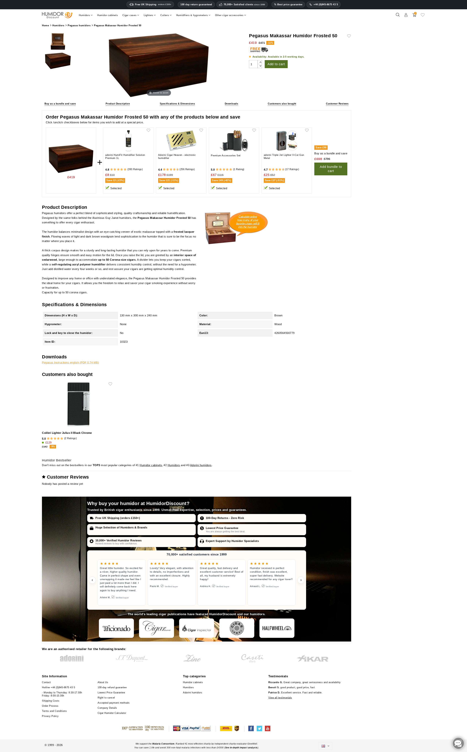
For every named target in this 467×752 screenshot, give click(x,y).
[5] (125, 169)
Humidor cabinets (151, 465)
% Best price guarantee (288, 4)
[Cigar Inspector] (196, 628)
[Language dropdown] (325, 746)
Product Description (118, 103)
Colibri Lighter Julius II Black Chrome (67, 432)
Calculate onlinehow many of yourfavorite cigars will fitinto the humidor (247, 222)
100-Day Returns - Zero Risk (225, 517)
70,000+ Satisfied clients (244, 4)
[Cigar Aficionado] (116, 628)
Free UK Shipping (153, 4)
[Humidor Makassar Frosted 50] (58, 42)
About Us (103, 682)
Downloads (231, 103)
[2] (114, 169)
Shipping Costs (50, 700)
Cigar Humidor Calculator (112, 713)
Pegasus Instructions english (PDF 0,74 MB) (70, 362)
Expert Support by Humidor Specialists (232, 540)
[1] (111, 169)
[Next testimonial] (301, 580)
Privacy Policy (50, 716)
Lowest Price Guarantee (222, 528)
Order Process (50, 706)
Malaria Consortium (163, 744)
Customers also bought (282, 103)
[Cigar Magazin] (236, 628)
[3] (118, 169)
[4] (121, 169)
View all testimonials (280, 697)
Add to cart (276, 64)
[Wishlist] (422, 16)
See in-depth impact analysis (241, 747)
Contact (46, 682)
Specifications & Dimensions (177, 103)
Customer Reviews (337, 103)
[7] (172, 169)
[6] (171, 169)
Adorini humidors (201, 465)
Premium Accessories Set (226, 155)
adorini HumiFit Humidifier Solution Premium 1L (125, 156)
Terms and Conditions (54, 711)
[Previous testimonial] (92, 580)
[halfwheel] (276, 628)
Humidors (174, 465)
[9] (281, 169)
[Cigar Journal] (156, 628)
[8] (174, 169)
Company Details (107, 708)
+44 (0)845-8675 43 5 (326, 4)
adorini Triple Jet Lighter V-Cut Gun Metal (284, 156)
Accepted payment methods (114, 702)
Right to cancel (106, 697)
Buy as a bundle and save (60, 103)
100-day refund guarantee (112, 687)
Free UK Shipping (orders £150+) (117, 517)
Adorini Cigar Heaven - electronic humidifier (177, 156)
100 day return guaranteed (196, 4)
